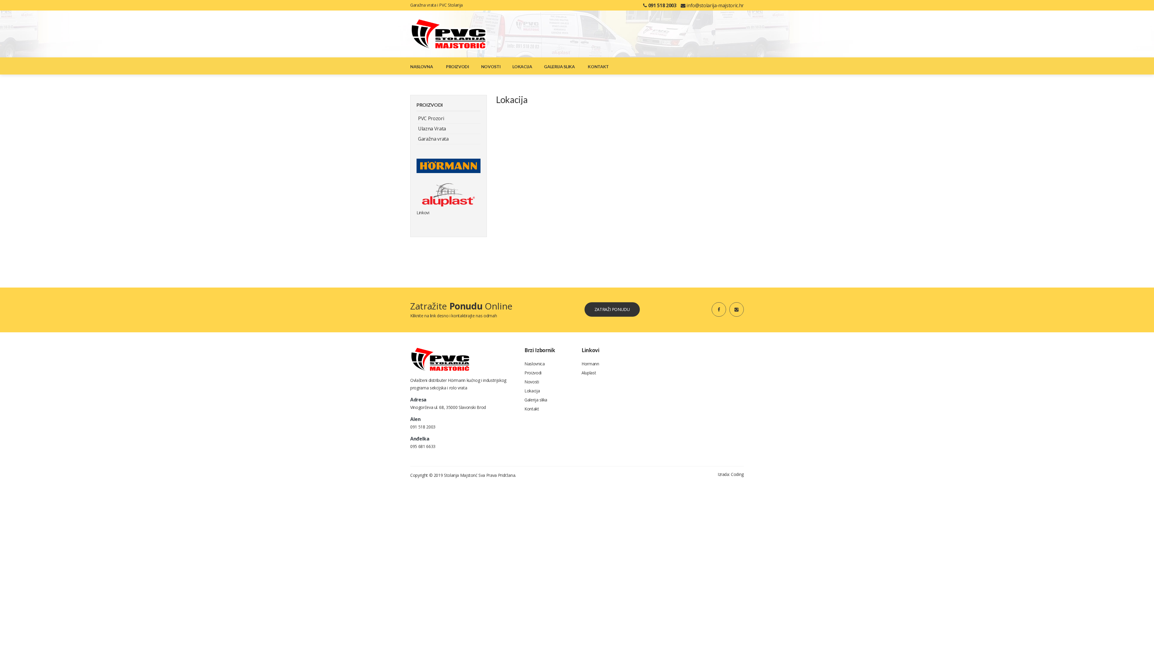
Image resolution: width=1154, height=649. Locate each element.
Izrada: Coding (731, 474)
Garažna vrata (433, 139)
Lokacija (522, 66)
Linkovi (423, 212)
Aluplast (589, 373)
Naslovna (421, 66)
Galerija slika (559, 66)
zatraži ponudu (612, 309)
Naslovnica (534, 364)
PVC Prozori (431, 118)
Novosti (491, 66)
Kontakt (598, 66)
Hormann (590, 364)
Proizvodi (457, 66)
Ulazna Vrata (432, 128)
